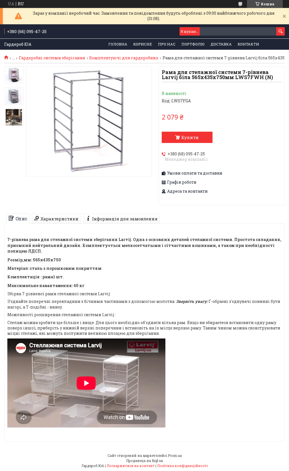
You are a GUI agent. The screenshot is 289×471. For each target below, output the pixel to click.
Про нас (167, 44)
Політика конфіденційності (182, 465)
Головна (117, 44)
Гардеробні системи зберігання (52, 57)
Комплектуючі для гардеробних (123, 57)
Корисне (142, 44)
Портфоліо (193, 44)
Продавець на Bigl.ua (144, 460)
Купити (190, 137)
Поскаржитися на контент (131, 465)
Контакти (248, 44)
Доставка (221, 44)
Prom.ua (175, 455)
